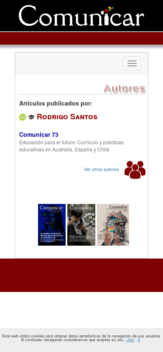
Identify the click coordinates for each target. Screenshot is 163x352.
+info (130, 339)
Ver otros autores (102, 169)
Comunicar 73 (39, 134)
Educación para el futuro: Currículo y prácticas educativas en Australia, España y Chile (71, 145)
